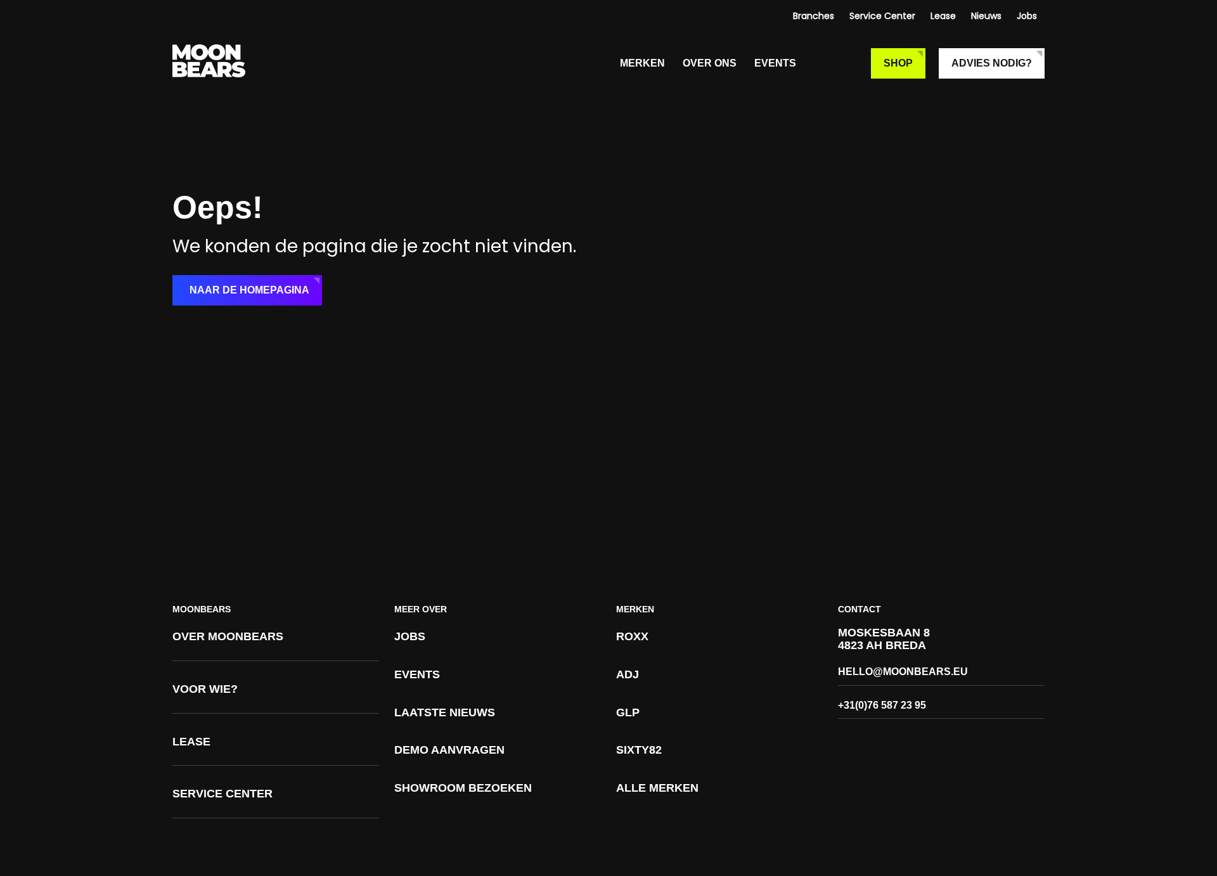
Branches (813, 16)
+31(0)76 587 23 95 (882, 705)
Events (775, 63)
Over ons (710, 63)
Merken (642, 63)
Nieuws (986, 16)
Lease (943, 16)
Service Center (882, 16)
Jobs (1027, 16)
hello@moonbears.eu (903, 671)
